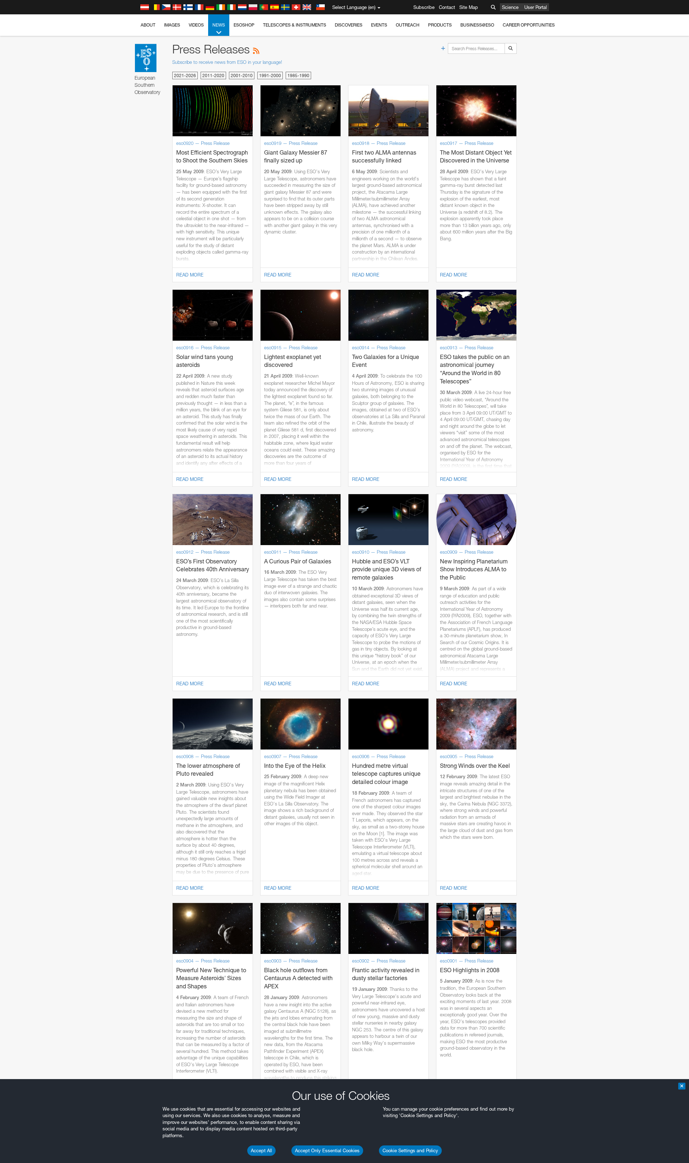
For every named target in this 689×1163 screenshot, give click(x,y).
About (148, 25)
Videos (196, 25)
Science (510, 7)
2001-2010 (242, 75)
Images (172, 25)
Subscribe (424, 7)
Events (379, 25)
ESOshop (244, 25)
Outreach (408, 25)
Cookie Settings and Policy (410, 1150)
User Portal (535, 7)
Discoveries (348, 25)
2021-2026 (185, 75)
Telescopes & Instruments (294, 25)
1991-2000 (270, 75)
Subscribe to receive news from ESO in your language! (227, 62)
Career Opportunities (529, 25)
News (218, 25)
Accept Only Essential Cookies (327, 1150)
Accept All (261, 1150)
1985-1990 (298, 75)
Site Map (468, 7)
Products (440, 25)
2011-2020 (213, 75)
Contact (447, 7)
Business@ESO (477, 25)
